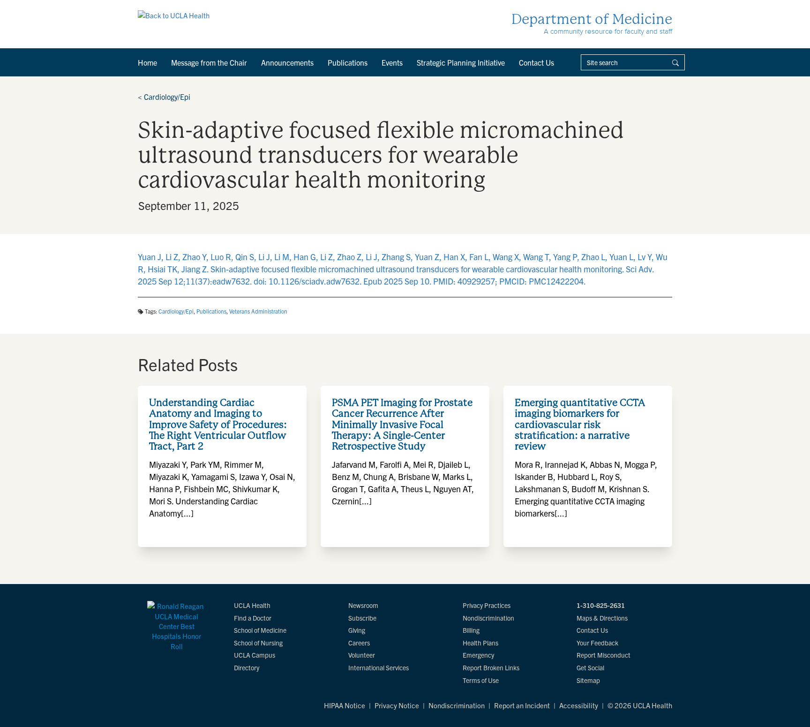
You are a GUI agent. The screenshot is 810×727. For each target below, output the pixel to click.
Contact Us (536, 62)
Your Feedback (597, 642)
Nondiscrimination (488, 618)
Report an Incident (522, 705)
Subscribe (362, 618)
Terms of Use (481, 680)
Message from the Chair (209, 62)
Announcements (287, 62)
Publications (348, 62)
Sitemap (588, 680)
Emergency (478, 655)
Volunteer (361, 655)
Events (392, 62)
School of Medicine (260, 630)
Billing (471, 630)
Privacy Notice (397, 705)
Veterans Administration (258, 311)
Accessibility (578, 705)
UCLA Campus (254, 655)
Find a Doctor (252, 618)
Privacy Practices (486, 605)
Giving (356, 630)
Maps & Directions (602, 618)
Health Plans (480, 642)
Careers (359, 642)
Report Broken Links (491, 667)
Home (147, 62)
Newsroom (363, 605)
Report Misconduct (603, 655)
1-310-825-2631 (601, 605)
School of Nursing (258, 642)
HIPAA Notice (344, 705)
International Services (378, 667)
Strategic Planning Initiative (461, 62)
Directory (246, 667)
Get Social (590, 667)
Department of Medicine (591, 19)
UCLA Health (252, 605)
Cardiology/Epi (164, 96)
